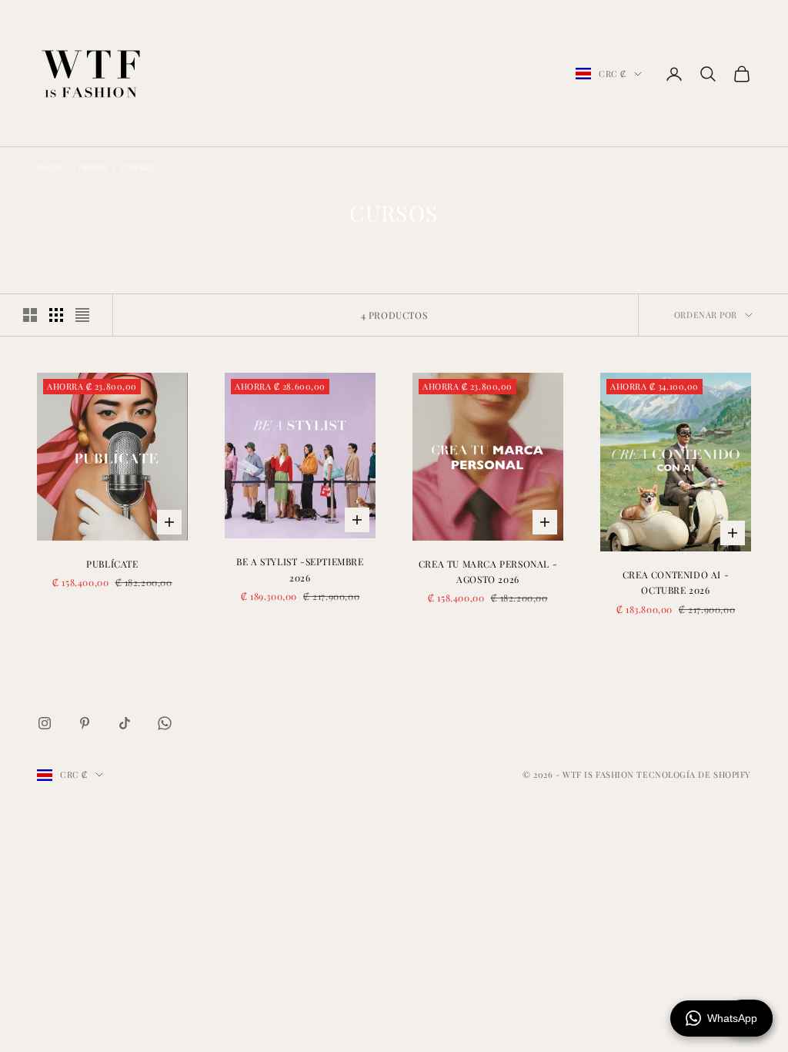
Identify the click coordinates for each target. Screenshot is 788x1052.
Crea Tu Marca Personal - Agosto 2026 (488, 571)
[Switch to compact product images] (82, 315)
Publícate (112, 564)
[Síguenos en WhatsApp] (164, 723)
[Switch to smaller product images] (56, 315)
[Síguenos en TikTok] (124, 723)
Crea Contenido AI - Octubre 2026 (676, 582)
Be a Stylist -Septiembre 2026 (299, 569)
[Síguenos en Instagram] (44, 723)
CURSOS (138, 167)
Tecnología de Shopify (693, 774)
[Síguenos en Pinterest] (84, 723)
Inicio (49, 167)
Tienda (92, 167)
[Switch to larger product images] (30, 315)
